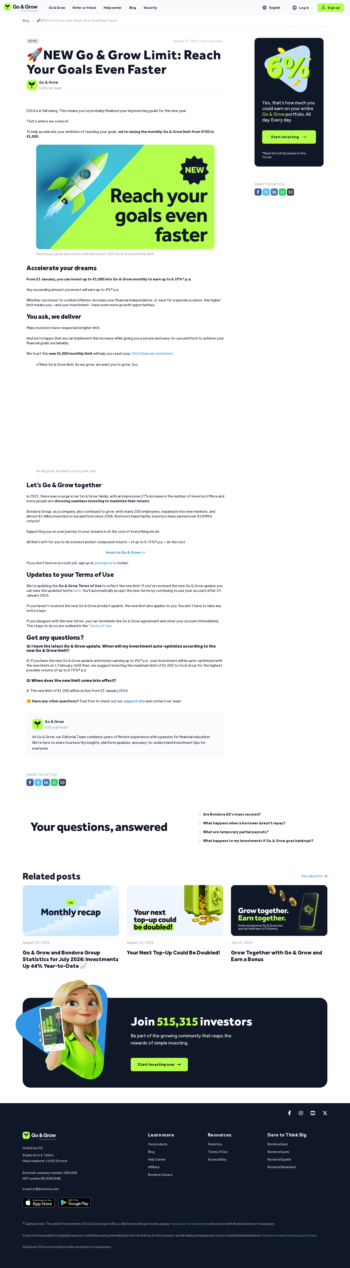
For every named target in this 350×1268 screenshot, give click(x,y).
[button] (259, 814)
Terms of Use (100, 626)
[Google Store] (75, 1203)
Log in (304, 8)
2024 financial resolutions (152, 353)
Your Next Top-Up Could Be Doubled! (173, 952)
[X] (38, 782)
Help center (113, 8)
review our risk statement (189, 1224)
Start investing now (156, 1064)
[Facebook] (30, 782)
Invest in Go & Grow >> (125, 552)
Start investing (285, 137)
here (77, 590)
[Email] (62, 782)
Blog (132, 8)
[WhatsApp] (54, 782)
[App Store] (39, 1203)
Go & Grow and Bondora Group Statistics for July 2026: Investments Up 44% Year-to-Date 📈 (71, 959)
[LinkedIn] (46, 782)
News (32, 41)
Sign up (334, 8)
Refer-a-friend (84, 8)
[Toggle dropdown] (264, 7)
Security (150, 8)
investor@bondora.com (41, 1189)
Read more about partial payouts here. (290, 1235)
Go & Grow (57, 8)
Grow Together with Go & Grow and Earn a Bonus (276, 956)
